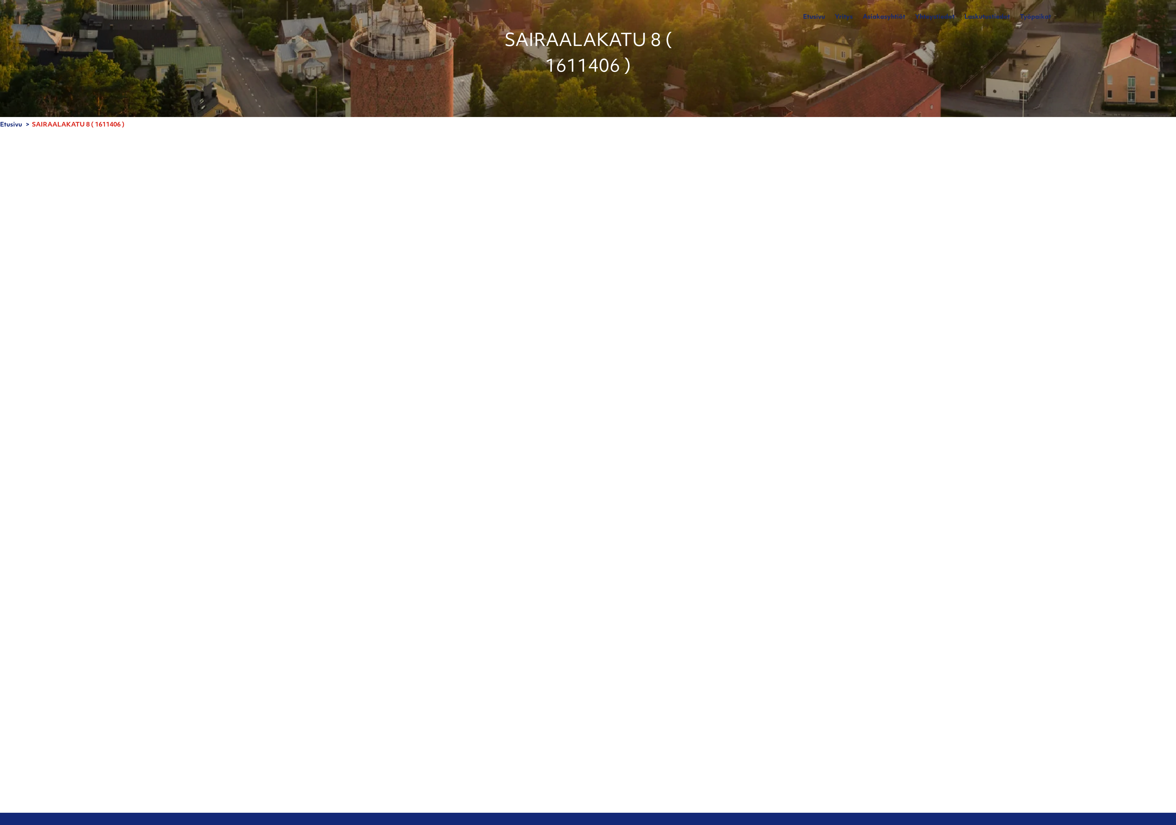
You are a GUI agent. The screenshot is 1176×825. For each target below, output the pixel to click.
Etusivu (814, 17)
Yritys (844, 17)
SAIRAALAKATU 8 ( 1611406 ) (78, 125)
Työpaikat (1035, 17)
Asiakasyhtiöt (884, 17)
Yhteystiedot (935, 17)
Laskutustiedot (987, 17)
